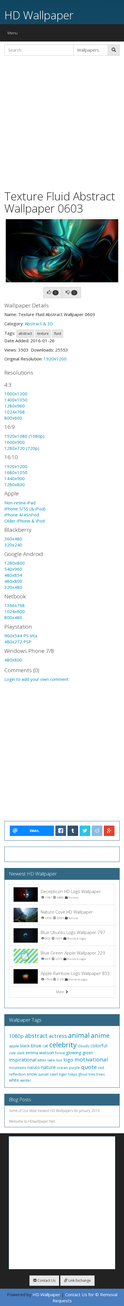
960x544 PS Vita (20, 635)
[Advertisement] (62, 122)
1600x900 (14, 442)
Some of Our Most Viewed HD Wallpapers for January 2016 (54, 1110)
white (14, 1080)
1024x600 (14, 611)
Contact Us (46, 1280)
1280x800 (14, 484)
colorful (99, 1045)
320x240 (13, 545)
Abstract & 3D (39, 323)
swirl (54, 1074)
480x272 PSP (17, 641)
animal (79, 1035)
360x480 (13, 539)
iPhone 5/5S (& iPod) (25, 509)
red (101, 1067)
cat (45, 1045)
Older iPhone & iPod (24, 521)
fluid (57, 333)
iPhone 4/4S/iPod (21, 515)
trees (100, 1074)
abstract (25, 333)
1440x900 (14, 478)
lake (51, 1060)
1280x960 (14, 406)
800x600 (13, 418)
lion (59, 1060)
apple (14, 1045)
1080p (16, 1036)
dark (21, 1053)
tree (92, 1074)
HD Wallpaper (39, 14)
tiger (63, 1074)
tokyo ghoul (77, 1074)
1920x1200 (55, 359)
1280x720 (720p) (21, 448)
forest (60, 1053)
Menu (14, 34)
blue (36, 1045)
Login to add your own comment (36, 679)
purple (74, 1067)
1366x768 (14, 605)
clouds (83, 1045)
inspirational (22, 1060)
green (87, 1052)
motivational (91, 1059)
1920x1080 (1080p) (24, 436)
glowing (73, 1052)
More (60, 991)
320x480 (13, 587)
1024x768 (14, 412)
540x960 (13, 569)
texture (43, 333)
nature (48, 1067)
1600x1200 (15, 394)
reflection (17, 1074)
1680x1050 (15, 472)
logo (68, 1060)
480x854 (13, 575)
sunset (43, 1074)
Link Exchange (79, 1280)
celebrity (63, 1044)
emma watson (40, 1052)
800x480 (13, 617)
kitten (41, 1060)
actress (58, 1035)
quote (89, 1067)
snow (32, 1074)
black (25, 1045)
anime (100, 1035)
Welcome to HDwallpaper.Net (32, 1121)
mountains (17, 1067)
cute (12, 1053)
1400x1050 (15, 400)
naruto (33, 1067)
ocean (62, 1067)
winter (25, 1080)
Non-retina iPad (19, 503)
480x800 (13, 581)
